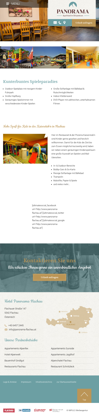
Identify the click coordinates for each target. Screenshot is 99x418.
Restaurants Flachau (15, 366)
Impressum (26, 382)
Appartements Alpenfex (16, 348)
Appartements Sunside (62, 348)
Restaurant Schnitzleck (62, 366)
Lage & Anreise (9, 382)
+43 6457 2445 (16, 325)
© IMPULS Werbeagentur (77, 410)
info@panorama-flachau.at (22, 329)
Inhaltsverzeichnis (44, 382)
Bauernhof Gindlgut (14, 360)
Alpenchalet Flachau (61, 360)
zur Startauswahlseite (66, 382)
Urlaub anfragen (84, 23)
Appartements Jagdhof (62, 354)
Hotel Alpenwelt (12, 354)
